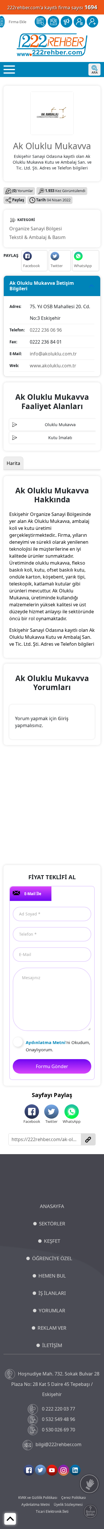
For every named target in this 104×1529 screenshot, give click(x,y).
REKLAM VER (52, 1327)
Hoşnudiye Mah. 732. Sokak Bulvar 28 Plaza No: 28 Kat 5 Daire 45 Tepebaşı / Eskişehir (55, 1384)
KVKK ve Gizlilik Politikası (37, 1497)
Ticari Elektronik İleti (52, 1511)
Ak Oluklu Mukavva (52, 146)
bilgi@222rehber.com (58, 1444)
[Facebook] (29, 1470)
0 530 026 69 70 (58, 1429)
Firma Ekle (17, 21)
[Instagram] (63, 1470)
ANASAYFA (52, 1206)
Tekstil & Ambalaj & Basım (37, 237)
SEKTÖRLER (52, 1223)
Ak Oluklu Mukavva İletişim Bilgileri (42, 286)
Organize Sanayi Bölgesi (35, 228)
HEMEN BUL (52, 1275)
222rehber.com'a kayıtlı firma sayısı (52, 7)
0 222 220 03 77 (58, 1409)
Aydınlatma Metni (35, 1504)
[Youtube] (52, 1470)
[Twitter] (40, 1470)
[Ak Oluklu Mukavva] (52, 113)
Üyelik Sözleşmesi (68, 1504)
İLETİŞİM (52, 1345)
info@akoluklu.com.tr (53, 354)
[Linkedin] (75, 1470)
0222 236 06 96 (46, 330)
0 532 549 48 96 (58, 1419)
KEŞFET (52, 1241)
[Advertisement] (52, 806)
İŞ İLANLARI (52, 1293)
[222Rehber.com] (52, 45)
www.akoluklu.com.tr (53, 365)
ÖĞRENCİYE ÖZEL (52, 1258)
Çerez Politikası (73, 1497)
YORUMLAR (52, 1310)
